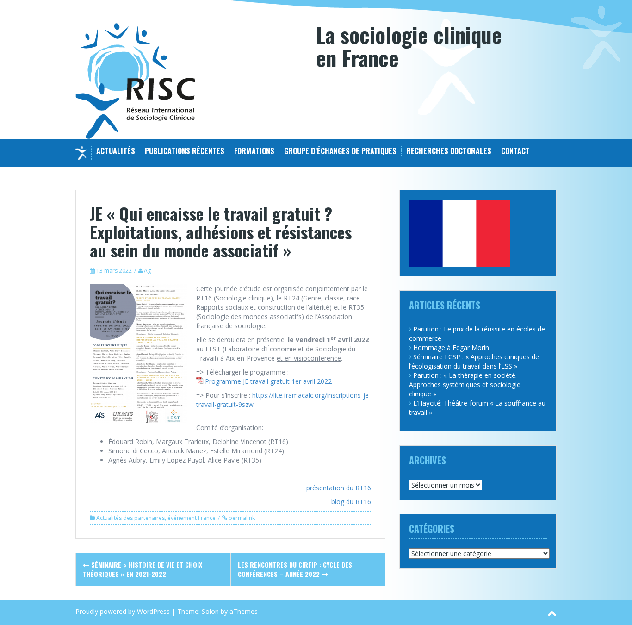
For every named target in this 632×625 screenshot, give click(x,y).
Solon (210, 611)
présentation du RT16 (338, 487)
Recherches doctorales (448, 151)
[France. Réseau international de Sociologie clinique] (135, 80)
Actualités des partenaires (130, 518)
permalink (241, 518)
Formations (254, 151)
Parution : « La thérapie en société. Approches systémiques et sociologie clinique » (464, 384)
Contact (515, 151)
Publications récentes (184, 151)
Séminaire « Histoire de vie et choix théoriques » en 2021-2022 (142, 569)
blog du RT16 (351, 501)
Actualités (115, 151)
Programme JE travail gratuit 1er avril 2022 (268, 381)
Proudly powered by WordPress (122, 611)
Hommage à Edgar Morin (451, 347)
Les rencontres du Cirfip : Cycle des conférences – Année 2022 (295, 569)
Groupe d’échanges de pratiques (340, 151)
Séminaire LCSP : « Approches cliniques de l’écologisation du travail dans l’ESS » (474, 361)
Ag (147, 271)
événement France (191, 518)
